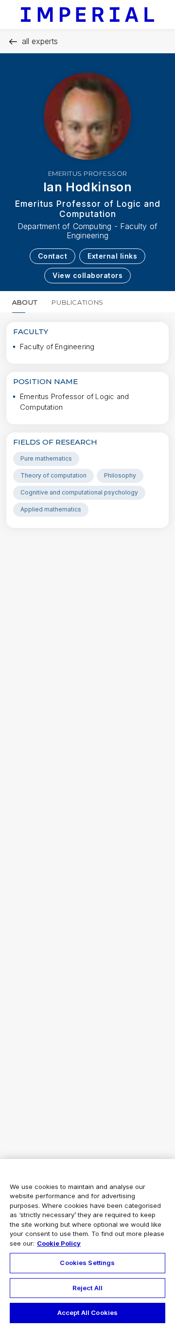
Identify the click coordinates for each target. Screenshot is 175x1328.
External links (112, 256)
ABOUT (24, 302)
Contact (53, 256)
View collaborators (87, 275)
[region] (87, 1243)
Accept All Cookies (87, 1312)
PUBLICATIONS (78, 302)
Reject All (87, 1288)
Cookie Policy (59, 1243)
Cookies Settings (87, 1262)
